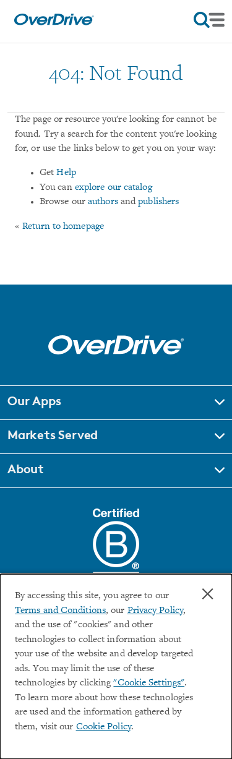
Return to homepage (63, 226)
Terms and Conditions (60, 610)
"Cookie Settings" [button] (148, 683)
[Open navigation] (209, 19)
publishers (158, 202)
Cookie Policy (103, 727)
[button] (116, 402)
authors (103, 202)
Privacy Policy (155, 610)
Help (65, 173)
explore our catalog (113, 187)
